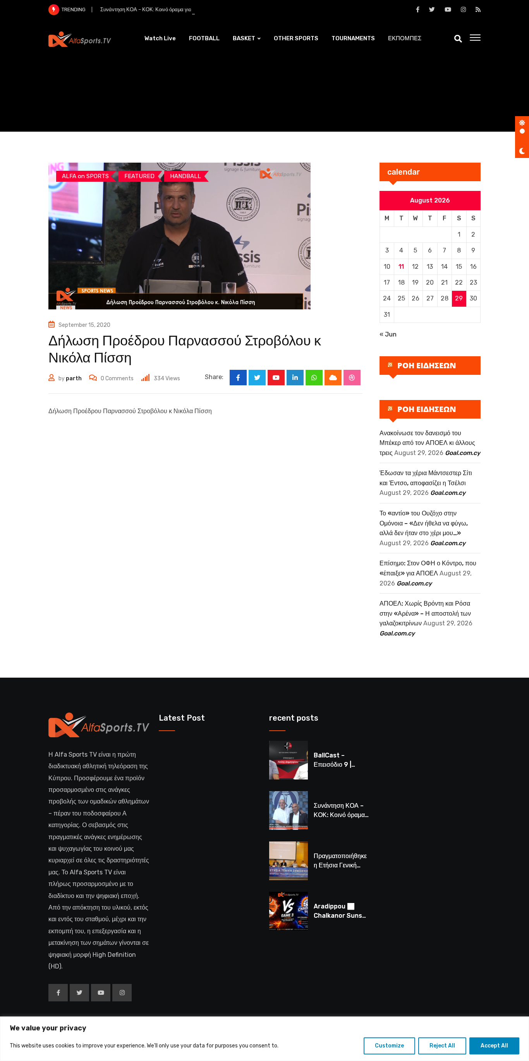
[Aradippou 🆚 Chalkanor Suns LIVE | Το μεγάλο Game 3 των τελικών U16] (288, 911)
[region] (264, 1038)
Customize (389, 1045)
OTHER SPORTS (296, 38)
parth (74, 378)
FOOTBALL (204, 38)
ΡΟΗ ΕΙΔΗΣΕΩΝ (426, 365)
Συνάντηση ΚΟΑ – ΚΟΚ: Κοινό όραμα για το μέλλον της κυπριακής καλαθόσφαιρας (192, 9)
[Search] (458, 38)
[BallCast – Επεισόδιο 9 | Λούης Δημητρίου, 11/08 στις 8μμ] (288, 760)
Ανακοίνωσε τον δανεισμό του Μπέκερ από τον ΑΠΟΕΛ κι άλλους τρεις (427, 443)
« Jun (388, 334)
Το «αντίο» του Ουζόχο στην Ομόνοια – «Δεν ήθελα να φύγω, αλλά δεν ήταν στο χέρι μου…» (424, 523)
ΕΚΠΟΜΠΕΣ (404, 38)
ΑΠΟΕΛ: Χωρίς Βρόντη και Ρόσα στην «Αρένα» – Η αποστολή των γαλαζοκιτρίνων (425, 613)
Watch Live (160, 38)
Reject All (442, 1045)
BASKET (244, 38)
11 (401, 266)
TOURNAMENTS (353, 38)
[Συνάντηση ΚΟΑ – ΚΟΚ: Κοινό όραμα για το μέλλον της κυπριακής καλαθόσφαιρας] (288, 810)
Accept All (494, 1045)
